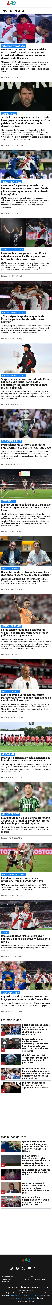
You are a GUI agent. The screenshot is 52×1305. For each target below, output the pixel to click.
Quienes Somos (7, 1277)
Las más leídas (11, 1020)
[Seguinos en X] (23, 1268)
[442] (26, 1260)
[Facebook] (17, 1268)
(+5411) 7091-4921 (15, 1298)
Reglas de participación (36, 1279)
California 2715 (15, 1296)
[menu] (3, 3)
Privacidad (6, 1282)
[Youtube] (29, 1268)
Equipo (30, 1277)
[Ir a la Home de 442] (11, 4)
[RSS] (35, 1268)
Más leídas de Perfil (14, 1137)
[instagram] (11, 1268)
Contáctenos (6, 1279)
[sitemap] (41, 1268)
